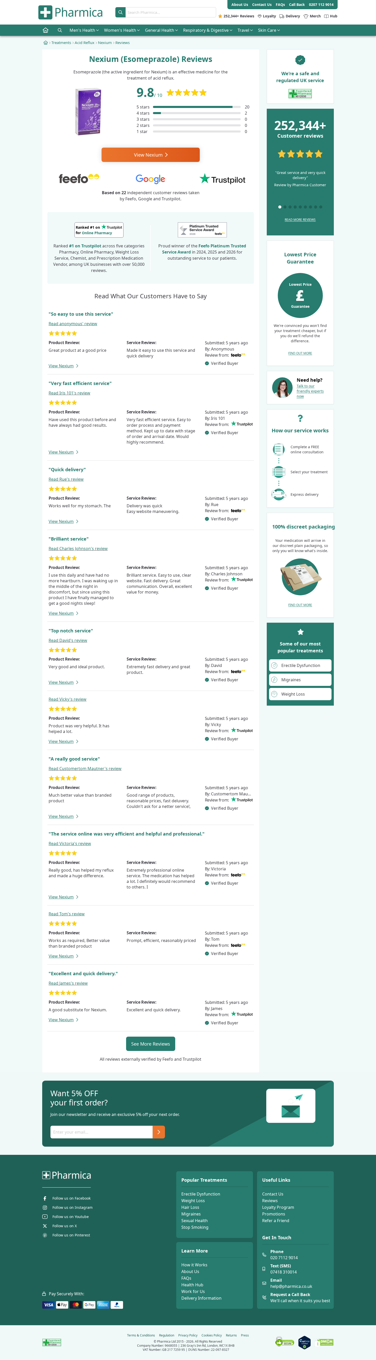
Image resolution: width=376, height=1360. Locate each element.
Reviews (270, 1200)
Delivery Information (201, 1298)
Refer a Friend (275, 1220)
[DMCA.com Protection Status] (324, 1343)
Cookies (212, 1335)
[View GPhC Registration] (300, 93)
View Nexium (149, 155)
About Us (190, 1271)
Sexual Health (194, 1220)
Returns (231, 1335)
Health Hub (192, 1285)
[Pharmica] (92, 1175)
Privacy (187, 1335)
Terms (141, 1335)
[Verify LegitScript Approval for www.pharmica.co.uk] (304, 1343)
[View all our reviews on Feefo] (202, 230)
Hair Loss (190, 1207)
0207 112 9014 (321, 4)
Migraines (191, 1214)
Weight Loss (193, 1200)
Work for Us (193, 1291)
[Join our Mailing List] (159, 1132)
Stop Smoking (194, 1227)
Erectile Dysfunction (200, 1194)
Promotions (273, 1214)
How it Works (194, 1265)
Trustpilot (91, 246)
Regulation (166, 1335)
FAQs (186, 1278)
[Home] (45, 42)
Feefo (203, 246)
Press (245, 1335)
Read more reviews (300, 219)
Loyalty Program (278, 1207)
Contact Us (272, 1194)
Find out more (300, 353)
